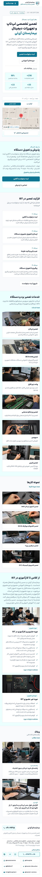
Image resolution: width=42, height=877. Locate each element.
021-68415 (28, 68)
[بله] (4, 854)
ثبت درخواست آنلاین (21, 178)
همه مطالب (36, 738)
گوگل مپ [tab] (29, 104)
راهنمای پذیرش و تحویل (32, 172)
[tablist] (21, 104)
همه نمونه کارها (34, 487)
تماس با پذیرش (21, 185)
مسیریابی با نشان (22, 133)
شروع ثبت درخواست (29, 283)
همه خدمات (36, 308)
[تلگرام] (10, 854)
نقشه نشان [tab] (12, 104)
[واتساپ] (15, 854)
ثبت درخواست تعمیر (27, 54)
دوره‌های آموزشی (28, 60)
